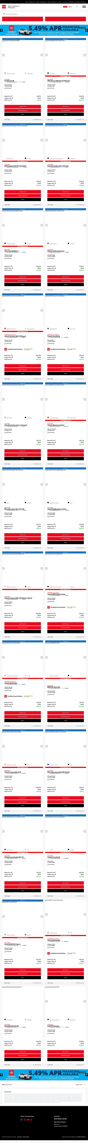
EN (66, 6)
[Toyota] (4, 7)
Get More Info (22, 106)
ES (71, 6)
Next (86, 30)
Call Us (22, 114)
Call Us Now (7, 119)
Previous (1, 30)
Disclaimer (82, 28)
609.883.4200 (38, 119)
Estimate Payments (22, 110)
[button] (41, 55)
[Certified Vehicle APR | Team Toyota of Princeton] (44, 30)
